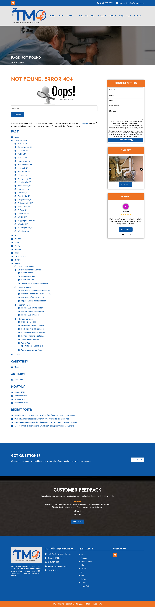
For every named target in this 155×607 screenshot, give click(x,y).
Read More (138, 229)
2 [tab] (123, 234)
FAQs (17, 242)
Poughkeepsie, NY (25, 199)
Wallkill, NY (22, 217)
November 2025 (21, 395)
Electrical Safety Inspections (32, 297)
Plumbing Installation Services (33, 332)
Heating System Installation (32, 308)
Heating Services (24, 305)
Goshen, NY (22, 157)
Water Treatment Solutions (31, 350)
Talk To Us (137, 459)
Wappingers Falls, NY (26, 220)
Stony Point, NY (24, 206)
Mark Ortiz (19, 379)
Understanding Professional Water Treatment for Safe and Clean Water (42, 419)
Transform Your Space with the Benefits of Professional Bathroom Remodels (45, 415)
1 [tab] (120, 234)
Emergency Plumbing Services (33, 325)
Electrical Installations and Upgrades (35, 290)
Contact (18, 239)
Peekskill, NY (23, 192)
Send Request (125, 140)
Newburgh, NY (23, 189)
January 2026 (20, 392)
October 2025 (20, 399)
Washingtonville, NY (25, 227)
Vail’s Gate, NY (23, 213)
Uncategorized (20, 367)
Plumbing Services (25, 319)
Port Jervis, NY (24, 196)
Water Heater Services (30, 339)
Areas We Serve (21, 140)
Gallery (17, 246)
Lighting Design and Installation (33, 301)
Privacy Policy (20, 256)
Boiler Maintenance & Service (29, 270)
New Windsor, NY (25, 185)
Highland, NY (23, 168)
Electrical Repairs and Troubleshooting (36, 294)
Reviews (18, 260)
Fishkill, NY (22, 154)
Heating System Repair (30, 315)
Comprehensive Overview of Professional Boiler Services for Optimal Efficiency (46, 422)
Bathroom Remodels (26, 266)
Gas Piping (19, 249)
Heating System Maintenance (32, 311)
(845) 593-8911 (106, 3)
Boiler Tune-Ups (27, 279)
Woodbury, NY (23, 231)
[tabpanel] (67, 506)
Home (17, 253)
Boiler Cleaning (27, 272)
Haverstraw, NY (24, 161)
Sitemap (18, 354)
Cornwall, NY (23, 150)
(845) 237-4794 (53, 562)
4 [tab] (128, 234)
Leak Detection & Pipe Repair (32, 329)
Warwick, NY (23, 224)
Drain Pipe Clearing (28, 322)
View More (126, 184)
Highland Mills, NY (25, 164)
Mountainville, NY (24, 182)
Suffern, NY (22, 210)
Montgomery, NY (24, 178)
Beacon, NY (22, 143)
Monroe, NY (22, 175)
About (17, 137)
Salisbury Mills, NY (25, 203)
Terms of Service (129, 123)
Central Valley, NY (25, 147)
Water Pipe (25, 343)
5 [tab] (131, 234)
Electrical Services (25, 287)
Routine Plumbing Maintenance (33, 336)
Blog (16, 235)
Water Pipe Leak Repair (34, 346)
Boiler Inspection (28, 276)
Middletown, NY (24, 171)
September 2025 (21, 402)
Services (18, 263)
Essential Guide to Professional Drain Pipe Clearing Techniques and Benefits (45, 426)
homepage (84, 123)
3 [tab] (125, 234)
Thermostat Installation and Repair (34, 283)
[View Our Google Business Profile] (13, 3)
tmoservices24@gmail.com (131, 3)
